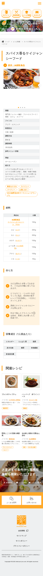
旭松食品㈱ (12, 439)
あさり (18, 253)
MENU (39, 3)
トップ (7, 41)
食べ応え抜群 (32, 447)
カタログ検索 (36, 483)
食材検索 (9, 483)
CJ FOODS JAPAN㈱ (14, 400)
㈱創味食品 (16, 220)
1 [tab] (18, 107)
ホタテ (18, 240)
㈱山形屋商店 (32, 439)
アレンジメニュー (7, 447)
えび (17, 230)
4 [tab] (24, 107)
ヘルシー (5, 450)
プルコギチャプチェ (9, 394)
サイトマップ (21, 536)
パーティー (11, 190)
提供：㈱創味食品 (16, 65)
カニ (17, 235)
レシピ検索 (16, 41)
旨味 (24, 447)
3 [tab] (22, 107)
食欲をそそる (12, 186)
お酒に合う (23, 190)
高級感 (25, 408)
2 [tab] (20, 107)
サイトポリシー (21, 541)
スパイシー (25, 186)
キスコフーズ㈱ (33, 400)
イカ (17, 259)
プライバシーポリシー (21, 546)
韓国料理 (5, 408)
